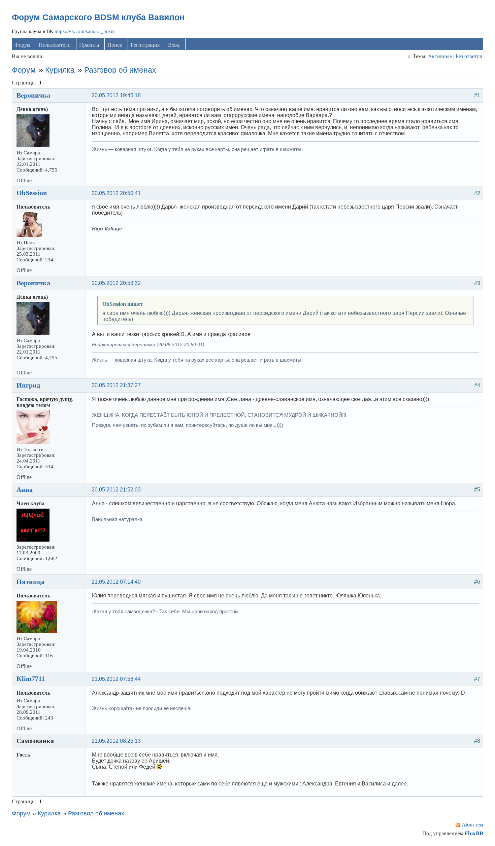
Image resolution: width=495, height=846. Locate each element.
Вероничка (33, 95)
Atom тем (472, 824)
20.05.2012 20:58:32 (116, 283)
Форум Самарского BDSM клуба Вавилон (98, 17)
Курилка (60, 70)
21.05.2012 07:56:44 (116, 679)
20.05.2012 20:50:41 (116, 193)
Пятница (30, 581)
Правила (89, 45)
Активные (440, 56)
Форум (22, 45)
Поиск (114, 45)
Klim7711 (30, 678)
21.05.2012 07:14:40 (116, 582)
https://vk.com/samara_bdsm (85, 31)
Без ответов (469, 56)
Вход (173, 45)
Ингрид (28, 385)
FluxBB (474, 833)
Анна (24, 489)
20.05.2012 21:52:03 (116, 489)
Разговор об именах (120, 70)
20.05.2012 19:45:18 (116, 95)
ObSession (31, 192)
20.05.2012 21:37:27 (116, 385)
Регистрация (145, 45)
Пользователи (55, 45)
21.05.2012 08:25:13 (116, 741)
